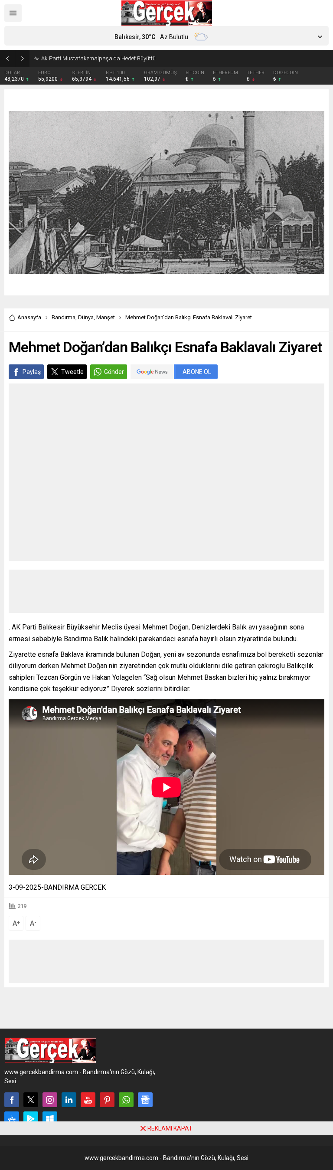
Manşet (105, 317)
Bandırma (63, 317)
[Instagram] (49, 1099)
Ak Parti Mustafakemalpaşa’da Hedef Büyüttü (98, 58)
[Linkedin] (69, 1099)
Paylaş (32, 371)
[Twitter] (30, 1099)
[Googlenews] (145, 1099)
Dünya (86, 317)
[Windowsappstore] (49, 1118)
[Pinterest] (107, 1099)
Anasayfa (29, 317)
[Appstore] (11, 1118)
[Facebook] (11, 1099)
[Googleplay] (30, 1118)
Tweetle (72, 371)
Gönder (114, 371)
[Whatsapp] (126, 1099)
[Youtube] (88, 1099)
